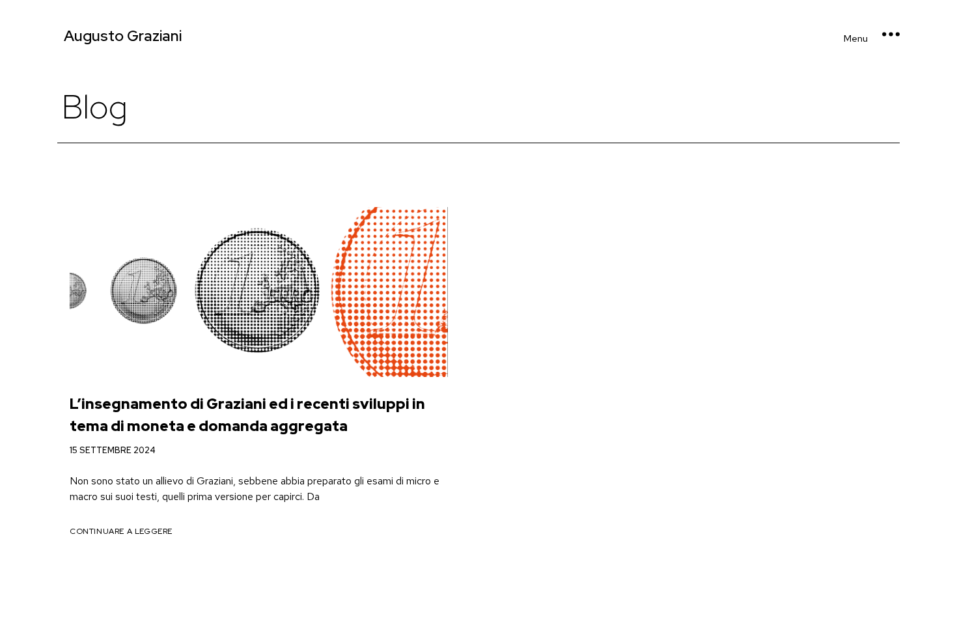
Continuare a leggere (121, 531)
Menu (856, 38)
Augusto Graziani (123, 36)
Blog (95, 107)
